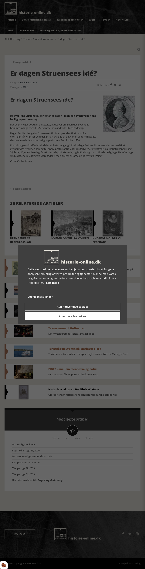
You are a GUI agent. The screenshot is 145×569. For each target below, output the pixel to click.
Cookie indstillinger (40, 296)
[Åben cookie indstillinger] (4, 565)
